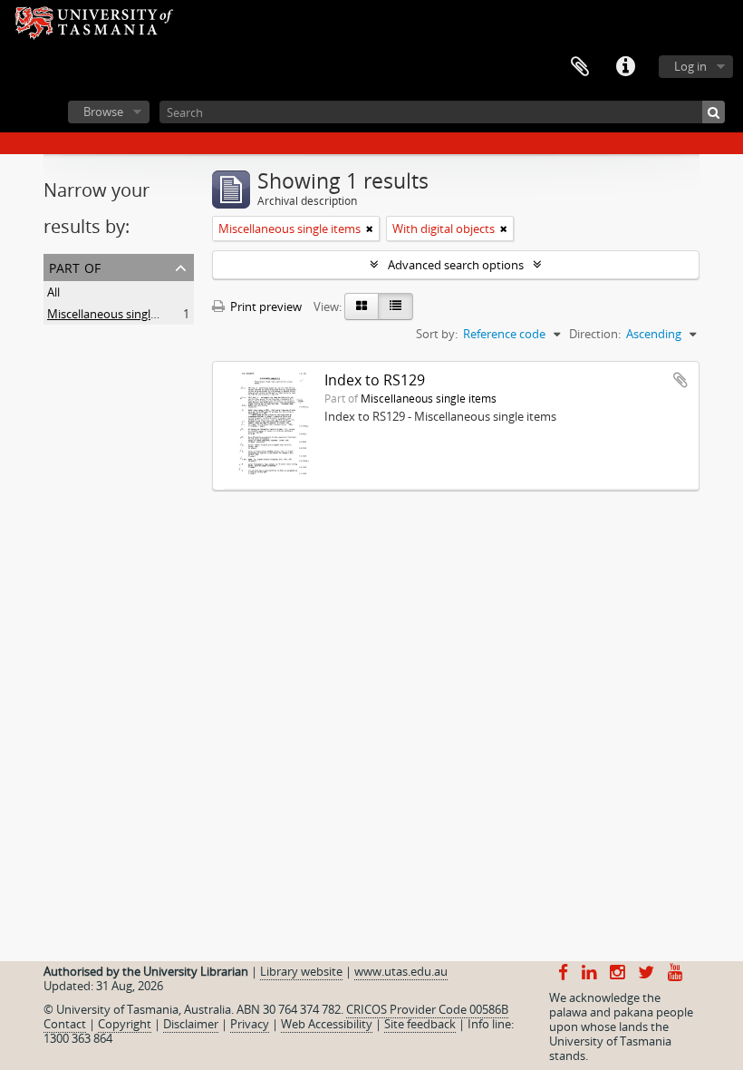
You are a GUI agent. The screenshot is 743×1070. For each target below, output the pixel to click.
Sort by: (437, 334)
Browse (103, 111)
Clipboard (580, 67)
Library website (301, 971)
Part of (75, 266)
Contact (64, 1024)
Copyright (124, 1024)
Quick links (625, 67)
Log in (690, 66)
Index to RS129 (374, 380)
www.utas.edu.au (401, 971)
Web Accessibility (326, 1024)
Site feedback (420, 1024)
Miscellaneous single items (118, 314)
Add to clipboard (680, 380)
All (53, 292)
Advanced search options (456, 265)
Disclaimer (190, 1024)
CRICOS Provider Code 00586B (427, 1009)
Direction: (595, 334)
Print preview (264, 306)
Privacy (249, 1024)
